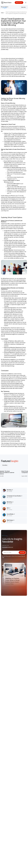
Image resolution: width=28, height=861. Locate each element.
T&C (3, 557)
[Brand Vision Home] (6, 2)
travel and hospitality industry (16, 383)
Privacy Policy (20, 556)
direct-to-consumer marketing (16, 386)
